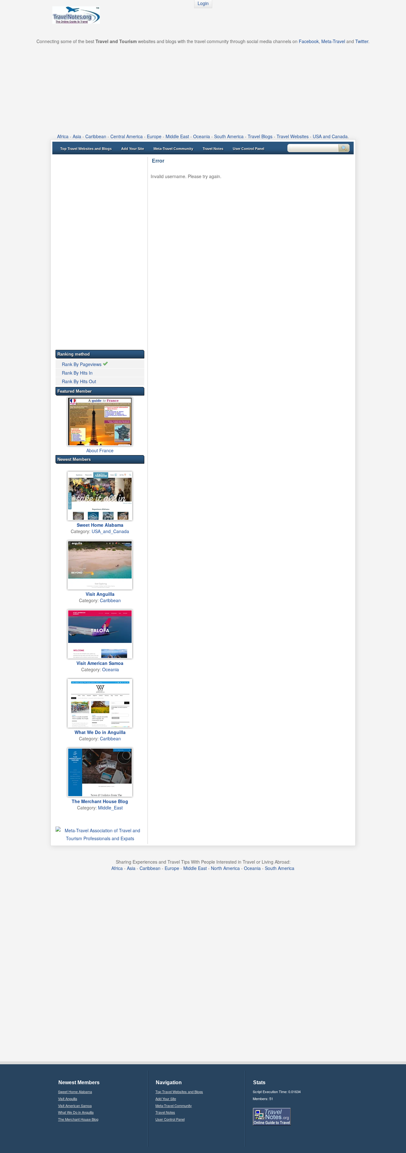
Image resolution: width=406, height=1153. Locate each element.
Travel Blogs (260, 136)
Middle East (177, 136)
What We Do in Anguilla (76, 1112)
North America (225, 868)
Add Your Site (132, 149)
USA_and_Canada (110, 531)
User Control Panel (248, 149)
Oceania (201, 136)
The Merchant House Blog (78, 1119)
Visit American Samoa (75, 1105)
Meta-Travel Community (173, 149)
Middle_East (110, 807)
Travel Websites (293, 136)
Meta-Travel (333, 41)
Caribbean (95, 136)
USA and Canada (330, 136)
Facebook (309, 41)
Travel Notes (213, 149)
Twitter (361, 41)
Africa (63, 136)
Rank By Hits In (77, 373)
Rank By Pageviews (82, 364)
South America (229, 136)
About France (100, 450)
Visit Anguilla (67, 1098)
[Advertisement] (203, 88)
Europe (154, 136)
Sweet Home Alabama (75, 1091)
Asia (77, 136)
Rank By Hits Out (79, 381)
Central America (126, 136)
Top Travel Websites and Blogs (86, 149)
